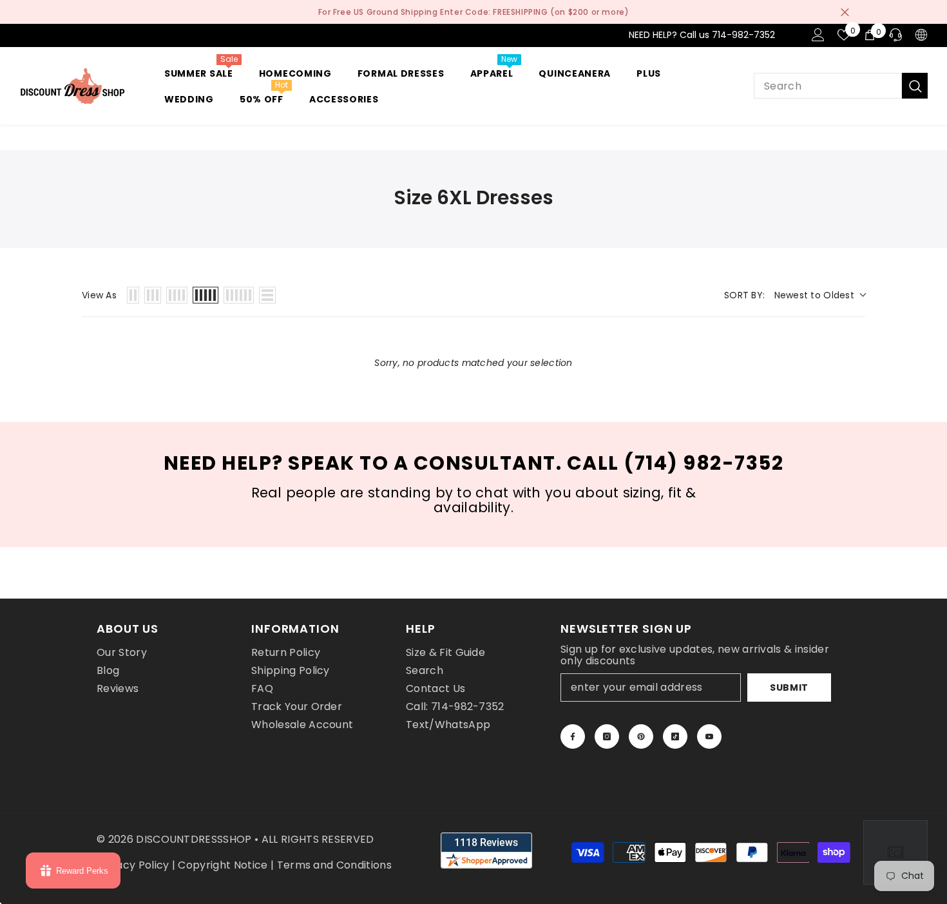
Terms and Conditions (334, 865)
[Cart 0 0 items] (869, 34)
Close (844, 11)
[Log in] (818, 34)
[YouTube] (709, 736)
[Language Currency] (921, 34)
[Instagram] (607, 736)
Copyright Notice (222, 865)
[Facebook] (572, 736)
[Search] (841, 86)
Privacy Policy (133, 865)
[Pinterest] (641, 736)
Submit (789, 687)
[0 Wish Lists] (843, 34)
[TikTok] (675, 736)
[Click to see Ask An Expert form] (895, 852)
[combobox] (828, 86)
